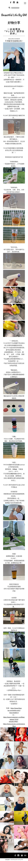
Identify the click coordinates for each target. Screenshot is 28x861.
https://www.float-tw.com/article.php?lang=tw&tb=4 (15, 710)
